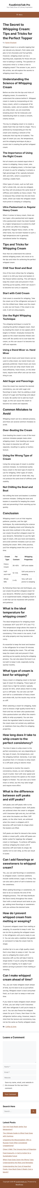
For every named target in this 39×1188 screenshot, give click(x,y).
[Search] (33, 1111)
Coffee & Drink (10, 1027)
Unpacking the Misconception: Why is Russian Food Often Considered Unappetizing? (17, 1143)
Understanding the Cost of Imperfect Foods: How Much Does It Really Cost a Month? (18, 1169)
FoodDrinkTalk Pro (19, 4)
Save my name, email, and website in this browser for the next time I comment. (19, 1085)
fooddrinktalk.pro (21, 1182)
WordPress (19, 1184)
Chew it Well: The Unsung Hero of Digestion (19, 1149)
